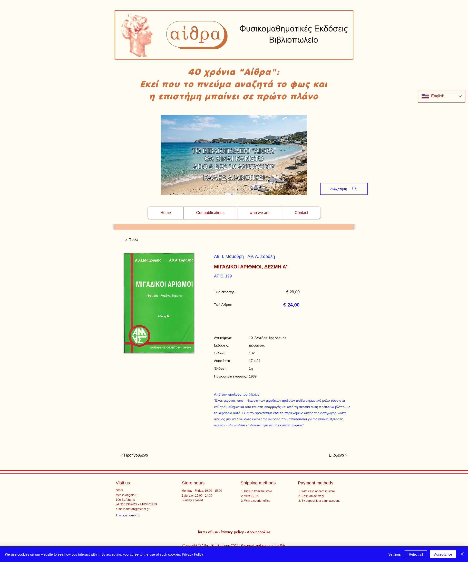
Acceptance (443, 554)
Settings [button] (394, 554)
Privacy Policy (192, 554)
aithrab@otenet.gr (137, 509)
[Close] (462, 554)
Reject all (416, 554)
